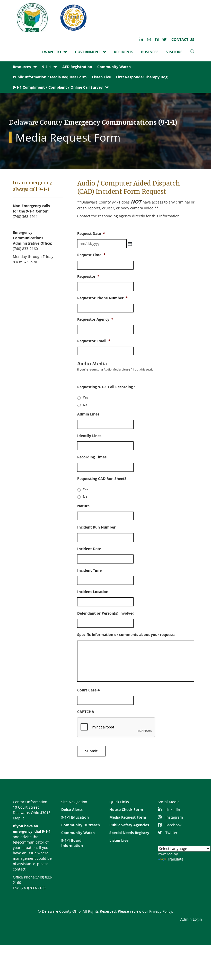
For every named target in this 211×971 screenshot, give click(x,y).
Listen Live (101, 77)
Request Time (91, 255)
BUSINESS (150, 51)
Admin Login (191, 919)
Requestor (88, 276)
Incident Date (89, 549)
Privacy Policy (160, 911)
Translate (175, 859)
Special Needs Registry (129, 832)
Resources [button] (22, 66)
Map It (18, 818)
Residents (123, 51)
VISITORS (174, 51)
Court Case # (88, 690)
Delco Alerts (72, 809)
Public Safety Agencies (129, 824)
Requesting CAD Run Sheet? (101, 478)
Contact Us (182, 39)
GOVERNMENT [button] (87, 51)
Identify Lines (89, 435)
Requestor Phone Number (102, 298)
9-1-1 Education (75, 817)
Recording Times (92, 457)
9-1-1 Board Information (72, 843)
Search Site (192, 52)
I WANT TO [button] (51, 51)
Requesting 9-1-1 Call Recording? (106, 387)
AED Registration (77, 66)
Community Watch (114, 66)
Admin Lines (88, 414)
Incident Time (89, 570)
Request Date (91, 233)
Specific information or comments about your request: (126, 634)
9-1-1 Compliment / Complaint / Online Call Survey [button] (58, 87)
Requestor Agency (95, 319)
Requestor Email (93, 341)
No (85, 405)
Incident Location (92, 591)
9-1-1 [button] (46, 66)
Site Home (52, 17)
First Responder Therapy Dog (142, 77)
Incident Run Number (96, 527)
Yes (85, 397)
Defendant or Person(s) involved (106, 613)
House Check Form (126, 809)
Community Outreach (80, 824)
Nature (83, 506)
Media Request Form (127, 817)
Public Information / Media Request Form (50, 77)
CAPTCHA (85, 711)
